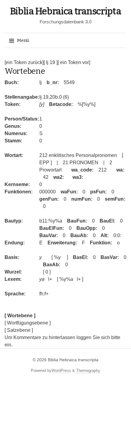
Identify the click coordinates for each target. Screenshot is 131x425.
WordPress (61, 370)
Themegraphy (88, 370)
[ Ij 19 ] (51, 62)
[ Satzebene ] (19, 330)
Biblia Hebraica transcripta (65, 11)
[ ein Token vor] (74, 62)
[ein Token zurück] (24, 62)
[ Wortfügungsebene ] (28, 322)
